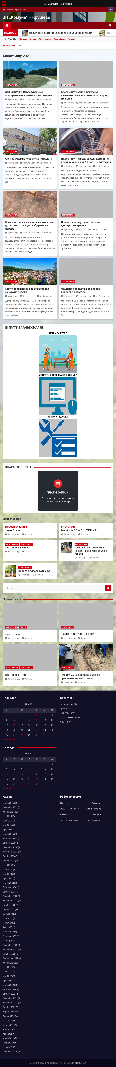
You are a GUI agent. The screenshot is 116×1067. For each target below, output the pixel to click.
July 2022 (7, 967)
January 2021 (9, 1047)
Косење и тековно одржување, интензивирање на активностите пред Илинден (84, 95)
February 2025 (9, 838)
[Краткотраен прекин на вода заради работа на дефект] (30, 271)
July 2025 (7, 816)
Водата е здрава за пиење (34, 570)
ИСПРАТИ (58, 405)
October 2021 (9, 1007)
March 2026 (8, 803)
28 (22, 735)
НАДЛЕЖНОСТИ (68, 713)
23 (37, 730)
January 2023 (9, 940)
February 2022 (9, 989)
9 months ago (70, 534)
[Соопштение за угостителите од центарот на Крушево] (86, 204)
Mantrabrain (80, 1063)
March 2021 (8, 1038)
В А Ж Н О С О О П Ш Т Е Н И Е (78, 530)
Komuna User (29, 99)
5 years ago (13, 99)
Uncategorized (12, 544)
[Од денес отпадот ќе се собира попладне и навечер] (86, 271)
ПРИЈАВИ (58, 363)
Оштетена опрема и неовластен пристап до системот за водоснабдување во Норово (29, 225)
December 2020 (10, 1051)
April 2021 (7, 1034)
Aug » (12, 739)
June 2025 (7, 820)
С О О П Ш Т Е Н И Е (16, 547)
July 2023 (7, 914)
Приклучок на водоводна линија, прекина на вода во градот (91, 550)
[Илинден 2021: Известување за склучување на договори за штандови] (30, 74)
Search (108, 588)
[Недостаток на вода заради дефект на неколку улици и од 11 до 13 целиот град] (86, 141)
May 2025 (7, 825)
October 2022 (9, 954)
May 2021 (7, 1029)
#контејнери (59, 39)
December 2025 (10, 807)
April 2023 (7, 927)
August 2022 (9, 963)
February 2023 (9, 936)
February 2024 (9, 887)
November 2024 (10, 851)
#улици (33, 39)
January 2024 (9, 892)
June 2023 (7, 918)
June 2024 (7, 869)
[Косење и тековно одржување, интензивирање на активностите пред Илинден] (86, 74)
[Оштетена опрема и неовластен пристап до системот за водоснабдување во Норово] (30, 204)
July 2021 (7, 1020)
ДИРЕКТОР (65, 708)
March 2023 (8, 931)
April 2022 (7, 980)
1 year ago (82, 557)
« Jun (5, 739)
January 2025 (9, 843)
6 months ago (14, 534)
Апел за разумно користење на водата (28, 158)
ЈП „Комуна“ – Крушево (26, 17)
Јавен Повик (12, 530)
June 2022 (7, 971)
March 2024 (8, 883)
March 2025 (8, 834)
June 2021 (7, 1025)
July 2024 (7, 865)
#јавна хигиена (45, 39)
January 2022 (9, 994)
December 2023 (10, 896)
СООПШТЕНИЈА (12, 85)
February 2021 (9, 1042)
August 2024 (9, 860)
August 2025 (9, 812)
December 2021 (10, 998)
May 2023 (7, 923)
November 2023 (10, 900)
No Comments (46, 99)
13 (14, 725)
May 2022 (7, 976)
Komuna (28, 534)
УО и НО (23, 527)
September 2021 (10, 1011)
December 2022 (10, 945)
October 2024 (9, 856)
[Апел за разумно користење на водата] (30, 141)
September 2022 (10, 958)
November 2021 (10, 1002)
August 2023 (9, 909)
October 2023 (9, 905)
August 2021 (9, 1016)
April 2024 (7, 878)
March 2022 (8, 985)
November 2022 (10, 949)
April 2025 (7, 829)
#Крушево (23, 39)
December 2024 (10, 847)
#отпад (71, 39)
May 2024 (7, 874)
